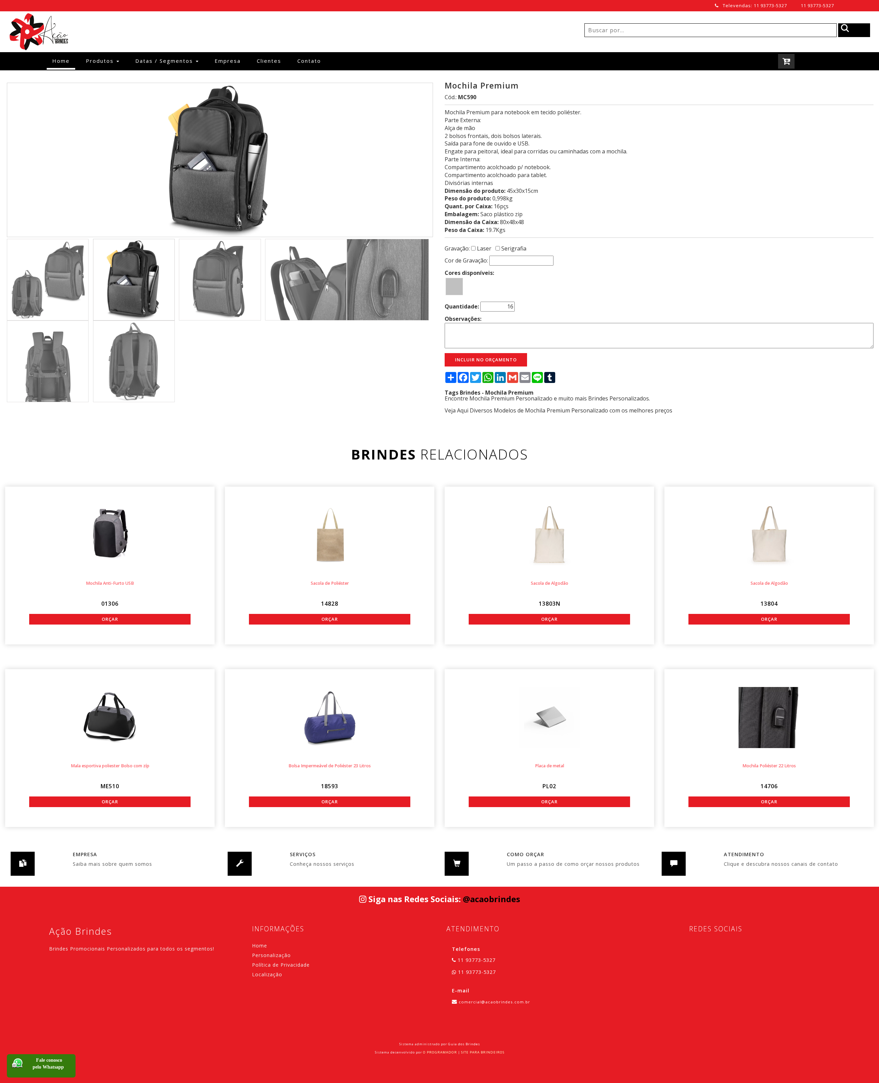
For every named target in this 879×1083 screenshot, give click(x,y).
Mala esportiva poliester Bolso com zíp (110, 766)
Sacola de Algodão (549, 583)
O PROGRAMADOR (440, 1052)
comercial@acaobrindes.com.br (494, 1001)
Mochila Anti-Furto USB (110, 583)
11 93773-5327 (817, 5)
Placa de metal (549, 766)
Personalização (271, 955)
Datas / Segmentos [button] (165, 60)
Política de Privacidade (281, 965)
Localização (267, 974)
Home (63, 60)
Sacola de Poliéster (330, 583)
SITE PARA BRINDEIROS (482, 1052)
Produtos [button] (101, 60)
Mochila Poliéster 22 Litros (769, 766)
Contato (309, 60)
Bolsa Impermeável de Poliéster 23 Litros (329, 766)
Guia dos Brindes (464, 1044)
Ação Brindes (80, 931)
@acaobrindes (491, 899)
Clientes (269, 60)
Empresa (228, 60)
